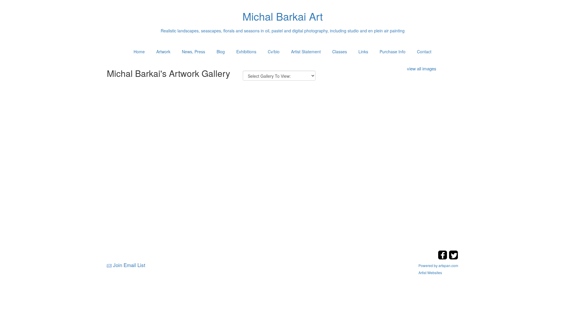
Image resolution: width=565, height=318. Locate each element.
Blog (221, 51)
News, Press (193, 51)
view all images (421, 68)
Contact (424, 51)
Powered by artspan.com (438, 265)
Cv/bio (274, 51)
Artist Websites (430, 272)
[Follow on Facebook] (443, 257)
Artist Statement (306, 51)
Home (139, 51)
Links (363, 51)
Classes (339, 51)
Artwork (163, 51)
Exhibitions (246, 51)
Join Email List (129, 265)
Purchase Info (393, 51)
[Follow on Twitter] (453, 257)
